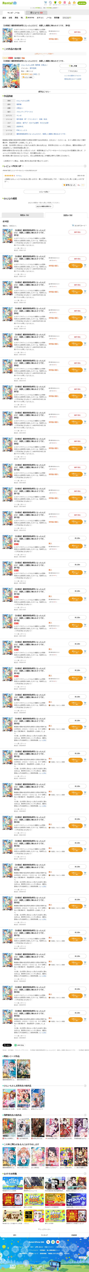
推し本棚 (74, 66)
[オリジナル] (30, 18)
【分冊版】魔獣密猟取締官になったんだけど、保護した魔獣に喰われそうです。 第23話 (29, 819)
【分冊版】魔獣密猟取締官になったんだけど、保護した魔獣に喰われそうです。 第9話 (29, 441)
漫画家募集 (43, 1253)
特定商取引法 (23, 1253)
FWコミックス (21, 130)
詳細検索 (74, 1235)
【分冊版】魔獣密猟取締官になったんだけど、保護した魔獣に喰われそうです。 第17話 (29, 644)
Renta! (5, 1050)
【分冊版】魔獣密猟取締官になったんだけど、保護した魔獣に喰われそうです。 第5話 (29, 337)
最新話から (12, 226)
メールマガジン (70, 1247)
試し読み (77, 538)
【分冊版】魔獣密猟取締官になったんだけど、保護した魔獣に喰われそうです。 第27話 (29, 933)
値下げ (25, 123)
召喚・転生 (43, 119)
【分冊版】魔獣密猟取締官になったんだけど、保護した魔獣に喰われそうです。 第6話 (29, 363)
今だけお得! (44, 123)
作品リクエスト (49, 1247)
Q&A (31, 1247)
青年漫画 (33, 68)
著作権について (33, 1253)
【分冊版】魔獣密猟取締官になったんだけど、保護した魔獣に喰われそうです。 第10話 (29, 467)
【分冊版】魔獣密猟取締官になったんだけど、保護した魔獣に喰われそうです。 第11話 (29, 491)
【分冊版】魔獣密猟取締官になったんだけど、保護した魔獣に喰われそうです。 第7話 (29, 389)
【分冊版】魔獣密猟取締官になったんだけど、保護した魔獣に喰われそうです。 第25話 (29, 867)
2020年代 (19, 126)
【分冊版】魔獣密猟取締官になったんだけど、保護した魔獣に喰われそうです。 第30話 (29, 1013)
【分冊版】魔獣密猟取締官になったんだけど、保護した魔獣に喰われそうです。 (53, 1050)
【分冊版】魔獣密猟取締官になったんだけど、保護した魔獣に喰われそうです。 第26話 (29, 900)
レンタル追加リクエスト (73, 75)
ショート (37, 12)
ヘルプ (27, 1247)
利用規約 (42, 1250)
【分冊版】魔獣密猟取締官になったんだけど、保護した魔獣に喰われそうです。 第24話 (29, 843)
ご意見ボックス (60, 1247)
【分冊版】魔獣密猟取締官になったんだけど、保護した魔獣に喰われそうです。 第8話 (29, 415)
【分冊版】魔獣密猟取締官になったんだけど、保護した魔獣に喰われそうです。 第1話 (29, 232)
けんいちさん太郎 (27, 65)
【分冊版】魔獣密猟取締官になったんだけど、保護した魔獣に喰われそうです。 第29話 (29, 989)
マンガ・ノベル (13, 12)
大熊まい (44, 65)
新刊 (14, 1235)
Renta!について (18, 1247)
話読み (18, 123)
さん (19, 175)
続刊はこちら (44, 91)
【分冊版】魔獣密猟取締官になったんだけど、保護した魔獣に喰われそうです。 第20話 (29, 721)
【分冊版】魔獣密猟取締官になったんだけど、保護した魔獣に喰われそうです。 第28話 (29, 956)
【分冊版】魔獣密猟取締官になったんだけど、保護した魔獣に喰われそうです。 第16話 (29, 618)
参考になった (71, 185)
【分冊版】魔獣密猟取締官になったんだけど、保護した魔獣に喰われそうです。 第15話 (29, 591)
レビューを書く (28, 77)
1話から (5, 226)
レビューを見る (43, 192)
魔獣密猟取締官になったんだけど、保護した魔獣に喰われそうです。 (41, 134)
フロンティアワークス (24, 111)
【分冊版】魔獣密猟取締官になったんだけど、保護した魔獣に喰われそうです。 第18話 (29, 670)
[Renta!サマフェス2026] (14, 3)
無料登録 (83, 3)
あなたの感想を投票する (44, 206)
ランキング (44, 1235)
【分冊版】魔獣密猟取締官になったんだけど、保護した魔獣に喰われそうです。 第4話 (29, 310)
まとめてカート (80, 225)
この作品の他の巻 (12, 49)
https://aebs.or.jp (21, 1268)
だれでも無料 (34, 123)
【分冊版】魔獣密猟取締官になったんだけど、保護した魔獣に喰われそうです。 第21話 (29, 754)
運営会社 (66, 1253)
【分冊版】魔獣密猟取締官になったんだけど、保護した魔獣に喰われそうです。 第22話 (29, 786)
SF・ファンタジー (31, 119)
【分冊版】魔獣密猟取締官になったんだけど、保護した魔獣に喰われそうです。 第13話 (29, 538)
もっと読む (42, 740)
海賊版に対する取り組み (55, 1253)
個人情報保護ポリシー (53, 1250)
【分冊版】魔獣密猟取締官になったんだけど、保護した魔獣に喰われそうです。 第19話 (29, 697)
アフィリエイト (33, 1250)
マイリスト (74, 71)
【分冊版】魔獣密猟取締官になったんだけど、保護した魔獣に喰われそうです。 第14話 (29, 565)
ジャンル (66, 18)
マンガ (18, 115)
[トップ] (7, 3)
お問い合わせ (39, 1247)
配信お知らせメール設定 (73, 79)
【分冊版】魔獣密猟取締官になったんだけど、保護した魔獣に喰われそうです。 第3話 (29, 284)
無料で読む (77, 32)
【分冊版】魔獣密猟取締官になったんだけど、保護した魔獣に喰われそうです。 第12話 (29, 515)
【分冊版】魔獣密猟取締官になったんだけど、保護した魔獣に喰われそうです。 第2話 (29, 258)
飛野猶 (37, 65)
